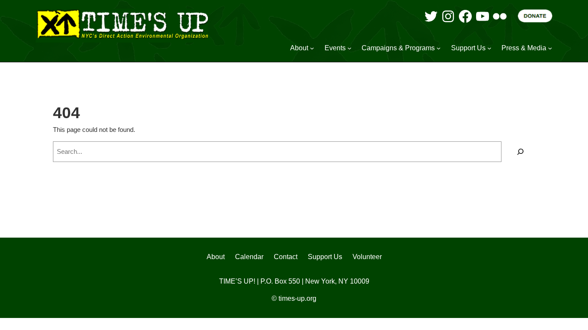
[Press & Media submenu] (550, 48)
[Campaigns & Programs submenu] (438, 48)
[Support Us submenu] (489, 48)
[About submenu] (312, 48)
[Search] (520, 151)
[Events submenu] (349, 48)
